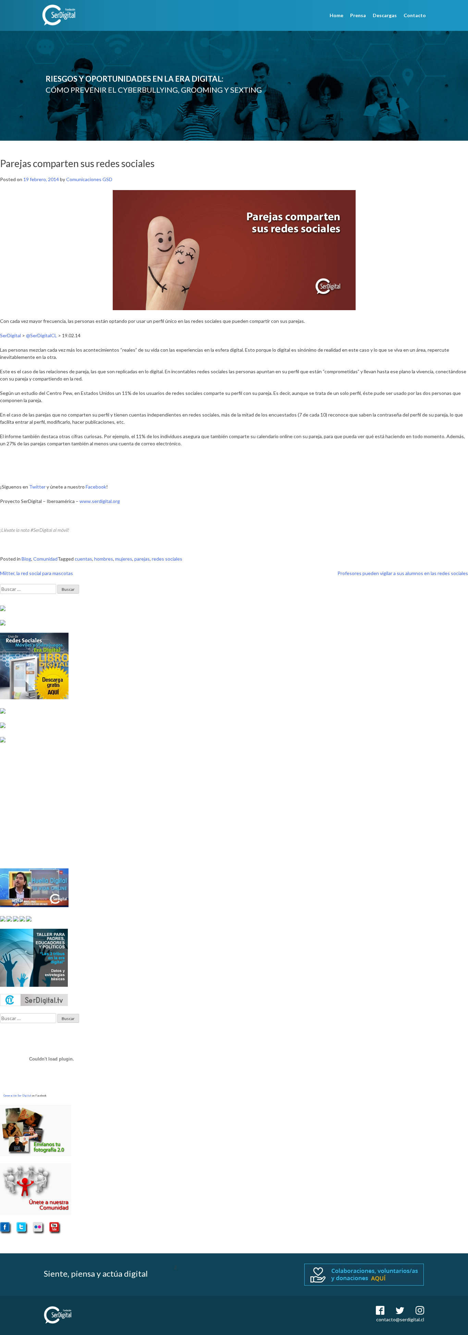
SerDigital (10, 335)
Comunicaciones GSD (89, 179)
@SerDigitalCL (41, 335)
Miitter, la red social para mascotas (36, 573)
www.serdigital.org (99, 501)
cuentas (83, 559)
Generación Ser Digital (17, 1095)
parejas (142, 559)
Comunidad (45, 559)
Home (336, 15)
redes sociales (167, 559)
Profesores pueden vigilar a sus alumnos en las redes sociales (402, 573)
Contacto (415, 15)
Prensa (358, 15)
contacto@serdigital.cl (400, 1319)
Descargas (385, 15)
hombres (103, 559)
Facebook (96, 487)
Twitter (37, 487)
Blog (26, 559)
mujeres (123, 559)
